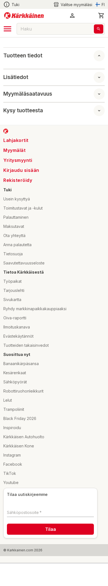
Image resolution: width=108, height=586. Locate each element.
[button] (72, 4)
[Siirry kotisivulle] (24, 15)
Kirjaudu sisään (21, 170)
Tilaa (50, 529)
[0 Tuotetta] (101, 15)
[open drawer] (7, 28)
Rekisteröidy (17, 180)
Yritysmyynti (17, 160)
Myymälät (14, 150)
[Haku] (98, 29)
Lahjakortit (16, 140)
